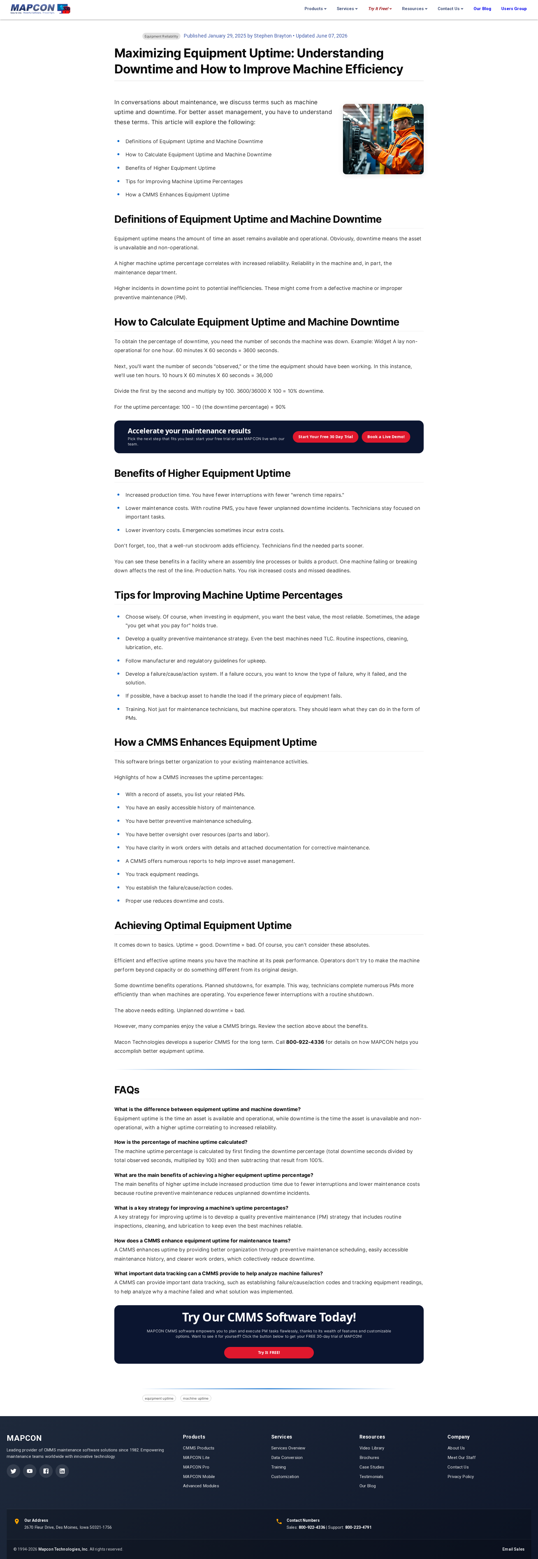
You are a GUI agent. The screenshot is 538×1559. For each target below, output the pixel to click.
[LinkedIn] (62, 1471)
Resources (413, 8)
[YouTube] (29, 1471)
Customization (285, 1476)
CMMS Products (198, 1448)
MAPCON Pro (196, 1467)
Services (345, 8)
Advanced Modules (201, 1485)
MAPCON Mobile (199, 1476)
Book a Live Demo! (386, 436)
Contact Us (449, 8)
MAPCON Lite (196, 1457)
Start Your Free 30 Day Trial (325, 436)
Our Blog (368, 1485)
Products (314, 8)
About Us (456, 1448)
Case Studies (372, 1467)
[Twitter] (13, 1471)
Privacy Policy (460, 1476)
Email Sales (513, 1549)
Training (278, 1467)
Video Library (372, 1448)
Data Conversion (287, 1457)
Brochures (369, 1457)
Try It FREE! (269, 1352)
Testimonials (372, 1476)
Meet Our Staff (461, 1457)
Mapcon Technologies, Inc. (63, 1549)
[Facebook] (46, 1471)
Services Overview (288, 1448)
